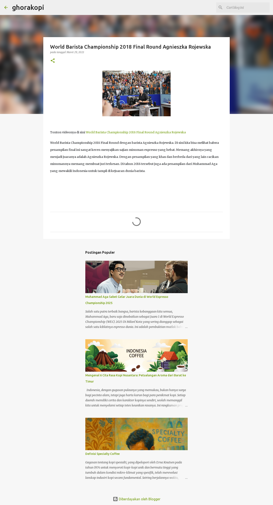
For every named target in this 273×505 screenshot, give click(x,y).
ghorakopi (28, 7)
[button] (52, 61)
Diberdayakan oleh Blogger (139, 499)
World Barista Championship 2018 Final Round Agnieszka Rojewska (136, 132)
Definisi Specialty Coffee (102, 454)
